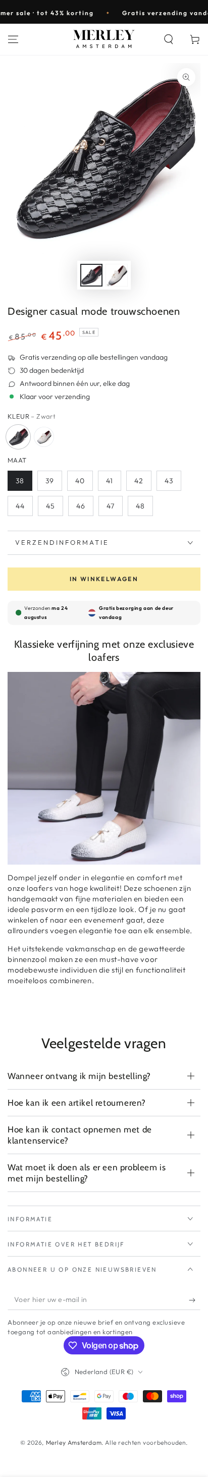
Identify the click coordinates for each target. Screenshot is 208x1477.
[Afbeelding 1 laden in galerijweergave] (91, 275)
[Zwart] (18, 436)
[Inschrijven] (194, 1300)
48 (140, 505)
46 (80, 505)
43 (169, 480)
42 (138, 480)
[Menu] (13, 39)
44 (20, 505)
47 (111, 505)
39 (49, 480)
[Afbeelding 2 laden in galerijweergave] (117, 275)
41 (109, 480)
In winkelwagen (104, 579)
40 (80, 480)
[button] (168, 39)
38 (20, 480)
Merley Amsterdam (74, 1442)
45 (50, 505)
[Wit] (44, 436)
